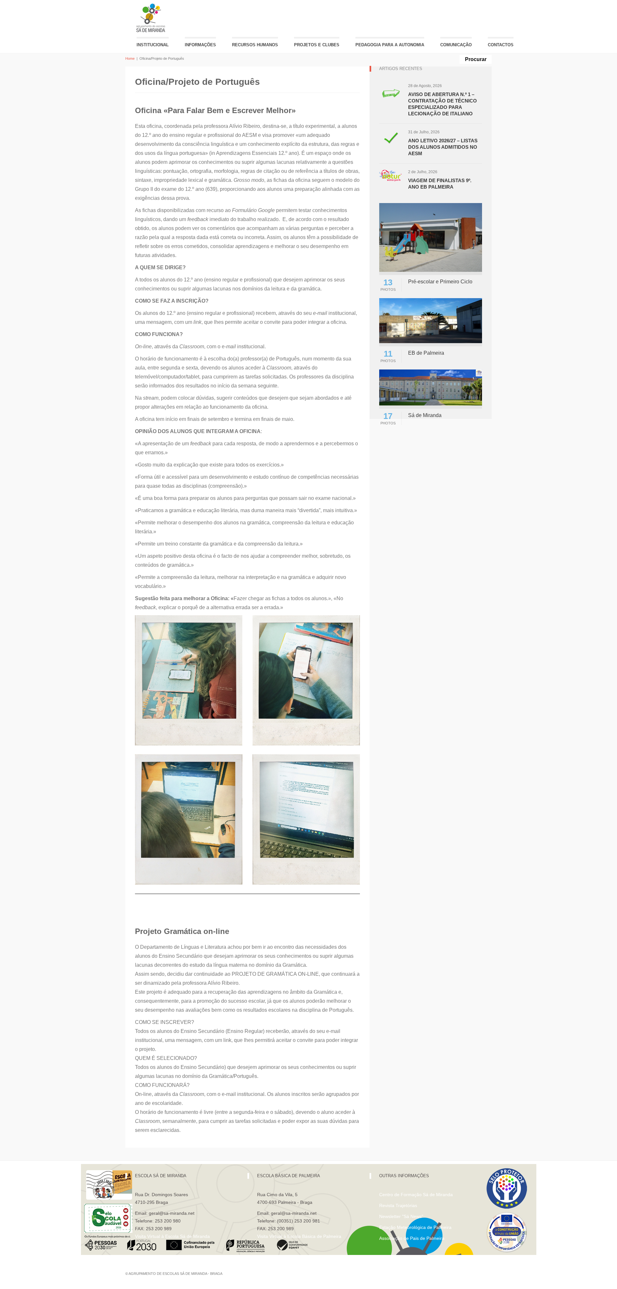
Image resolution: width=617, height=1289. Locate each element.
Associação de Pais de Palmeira (411, 1238)
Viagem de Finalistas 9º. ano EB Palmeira (439, 184)
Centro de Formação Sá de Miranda (416, 1194)
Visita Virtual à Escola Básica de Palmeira (299, 1236)
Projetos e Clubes (316, 44)
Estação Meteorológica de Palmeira (415, 1227)
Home (130, 58)
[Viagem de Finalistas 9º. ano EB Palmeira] (390, 175)
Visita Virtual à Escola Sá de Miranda (172, 1236)
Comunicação (456, 44)
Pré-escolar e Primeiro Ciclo (440, 281)
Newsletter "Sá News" (401, 1216)
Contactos (501, 44)
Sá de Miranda (425, 415)
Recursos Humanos (255, 44)
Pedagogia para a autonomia (389, 44)
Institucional (153, 44)
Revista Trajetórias (398, 1205)
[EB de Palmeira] (430, 320)
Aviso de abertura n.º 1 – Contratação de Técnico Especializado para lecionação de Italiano (442, 104)
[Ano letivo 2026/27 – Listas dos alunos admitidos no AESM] (390, 140)
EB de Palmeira (426, 353)
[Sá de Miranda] (430, 387)
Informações (200, 44)
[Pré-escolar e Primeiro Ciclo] (430, 237)
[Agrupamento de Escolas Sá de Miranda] (151, 18)
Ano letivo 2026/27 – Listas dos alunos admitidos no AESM (443, 147)
